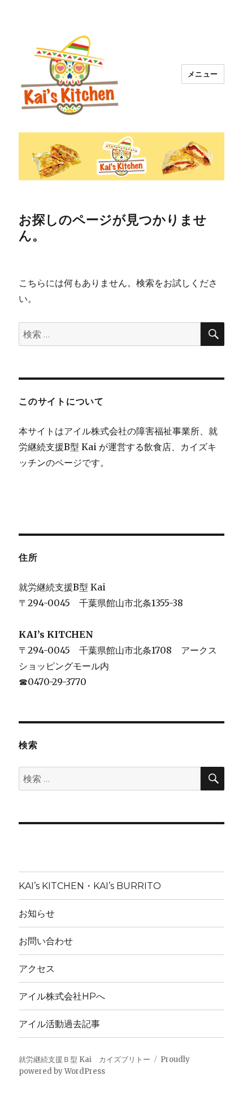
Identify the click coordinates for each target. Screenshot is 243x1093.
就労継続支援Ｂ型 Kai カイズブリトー (84, 1059)
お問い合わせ (46, 941)
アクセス (37, 968)
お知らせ (37, 913)
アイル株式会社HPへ (62, 996)
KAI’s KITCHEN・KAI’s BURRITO (90, 886)
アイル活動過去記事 (59, 1024)
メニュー (203, 73)
